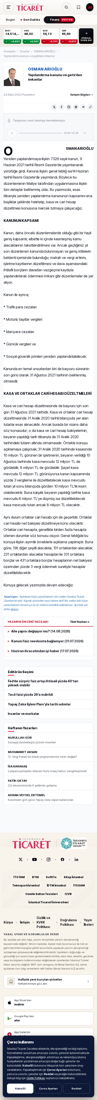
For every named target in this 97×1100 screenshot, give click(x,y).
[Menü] (9, 7)
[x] (20, 859)
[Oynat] (12, 133)
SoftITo (51, 877)
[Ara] (66, 7)
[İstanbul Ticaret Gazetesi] (31, 7)
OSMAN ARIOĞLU (44, 51)
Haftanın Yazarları (22, 728)
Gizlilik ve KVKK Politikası (43, 922)
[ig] (48, 859)
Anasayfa (9, 51)
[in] (76, 859)
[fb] (62, 859)
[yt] (34, 859)
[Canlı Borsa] (89, 7)
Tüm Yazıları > (80, 621)
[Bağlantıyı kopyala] (90, 107)
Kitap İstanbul (73, 877)
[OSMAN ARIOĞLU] (13, 76)
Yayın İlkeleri (88, 922)
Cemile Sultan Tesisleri (41, 894)
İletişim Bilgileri (80, 94)
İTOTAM (19, 877)
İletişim (25, 922)
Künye (8, 922)
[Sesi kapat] (85, 133)
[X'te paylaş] (54, 107)
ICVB (68, 894)
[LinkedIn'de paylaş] (76, 107)
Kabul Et (20, 1088)
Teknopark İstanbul (25, 885)
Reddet (76, 1088)
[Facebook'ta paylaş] (61, 107)
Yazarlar (24, 51)
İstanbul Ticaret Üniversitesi (48, 902)
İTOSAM (79, 885)
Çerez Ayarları (48, 1088)
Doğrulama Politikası (68, 922)
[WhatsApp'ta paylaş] (69, 107)
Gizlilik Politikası (35, 1078)
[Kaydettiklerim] (78, 7)
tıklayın (14, 609)
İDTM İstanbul (56, 885)
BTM (35, 877)
